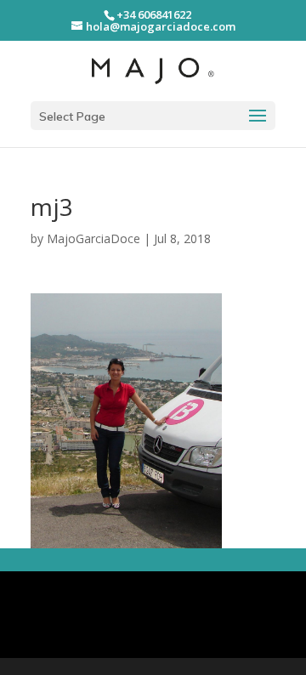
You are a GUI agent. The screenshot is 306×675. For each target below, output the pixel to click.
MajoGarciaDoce (93, 238)
